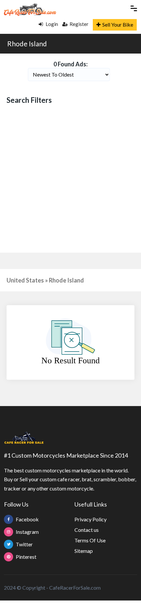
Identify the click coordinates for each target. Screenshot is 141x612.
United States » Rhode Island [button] (45, 280)
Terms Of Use (90, 540)
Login (51, 24)
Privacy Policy (90, 519)
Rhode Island (27, 43)
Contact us (86, 530)
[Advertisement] (70, 179)
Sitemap (83, 551)
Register (79, 24)
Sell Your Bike (117, 24)
